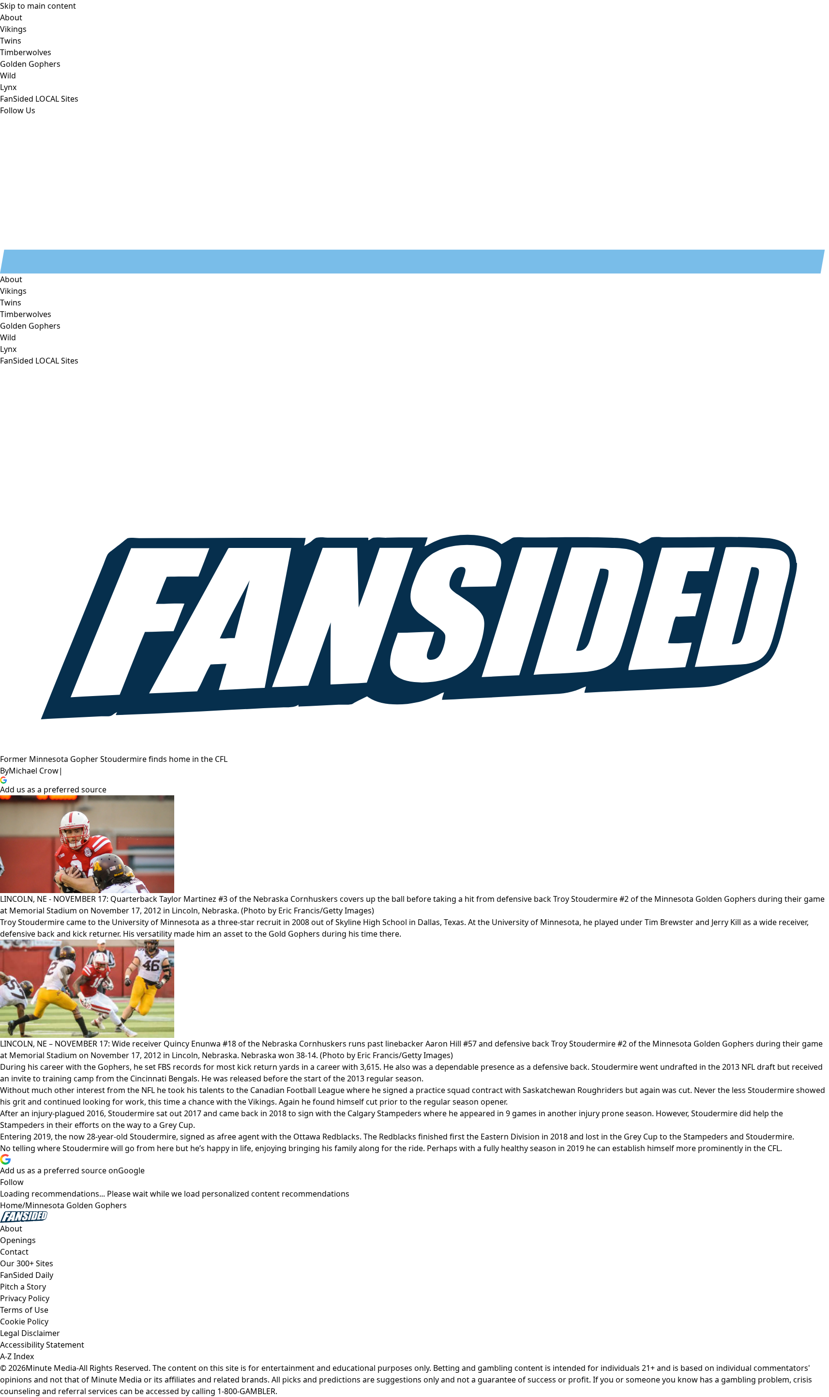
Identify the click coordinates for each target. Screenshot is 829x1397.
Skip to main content (38, 5)
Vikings (13, 291)
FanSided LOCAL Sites (39, 360)
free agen (238, 1136)
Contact (14, 1251)
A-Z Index (17, 1356)
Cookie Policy (24, 1321)
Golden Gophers (30, 325)
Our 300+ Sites (26, 1263)
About (11, 279)
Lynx (8, 349)
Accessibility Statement (42, 1344)
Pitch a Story (23, 1286)
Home (11, 1205)
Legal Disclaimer (30, 1333)
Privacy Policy (24, 1298)
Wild (8, 337)
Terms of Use (24, 1310)
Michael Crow (34, 770)
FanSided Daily (26, 1275)
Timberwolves (25, 314)
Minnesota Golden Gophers (76, 1205)
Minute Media (51, 1368)
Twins (10, 302)
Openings (18, 1240)
